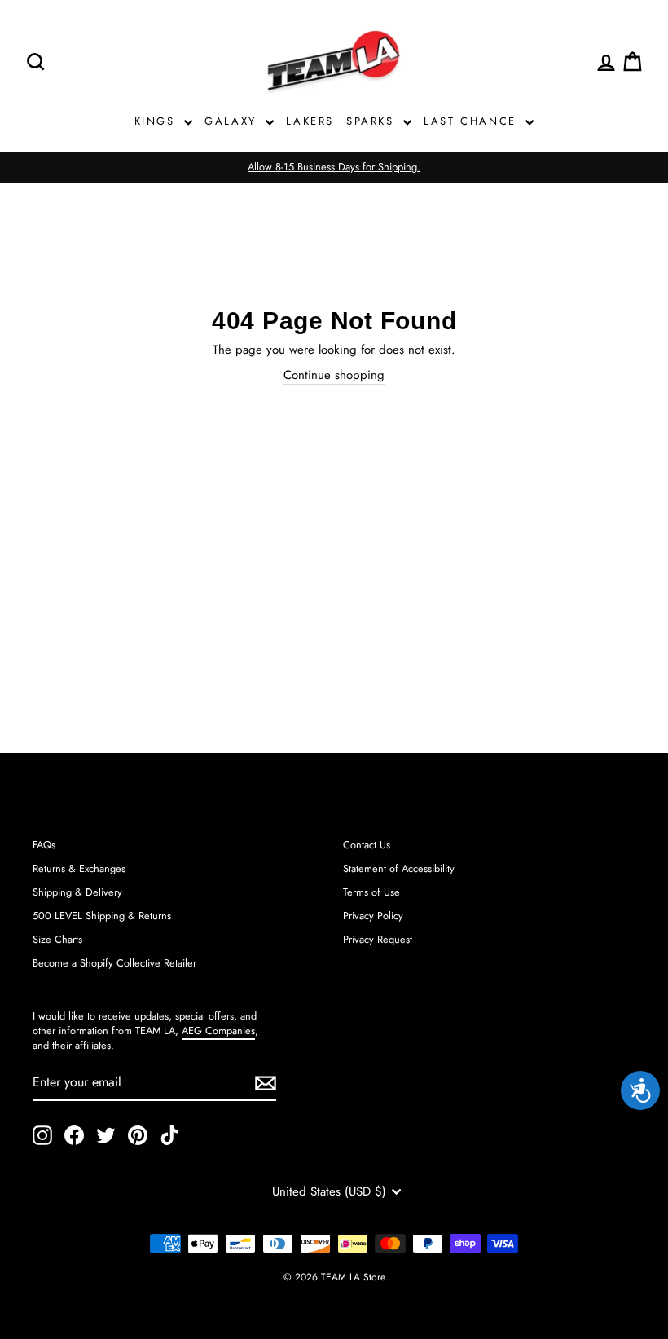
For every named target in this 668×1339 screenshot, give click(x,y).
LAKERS (310, 121)
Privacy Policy (373, 915)
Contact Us (366, 844)
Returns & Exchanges (79, 868)
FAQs (44, 844)
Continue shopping (334, 375)
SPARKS (372, 121)
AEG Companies (218, 1030)
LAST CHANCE (472, 121)
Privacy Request (377, 939)
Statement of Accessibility (399, 868)
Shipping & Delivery (77, 892)
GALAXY (232, 121)
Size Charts (57, 939)
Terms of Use (371, 892)
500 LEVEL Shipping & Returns (102, 915)
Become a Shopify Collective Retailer (114, 963)
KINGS (157, 121)
